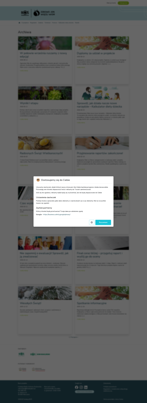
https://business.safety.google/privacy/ (56, 214)
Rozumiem (103, 222)
